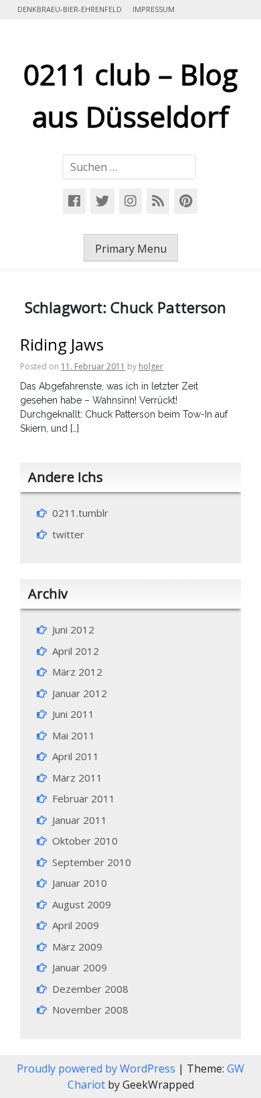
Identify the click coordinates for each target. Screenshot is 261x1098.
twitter (68, 534)
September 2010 (91, 862)
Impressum (154, 9)
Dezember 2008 (90, 988)
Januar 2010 (79, 883)
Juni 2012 (73, 629)
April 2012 (75, 651)
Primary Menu (131, 248)
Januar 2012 (79, 693)
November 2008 (90, 1009)
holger (151, 366)
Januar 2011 (79, 820)
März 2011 (77, 777)
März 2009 (77, 946)
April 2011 (75, 756)
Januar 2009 (79, 967)
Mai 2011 (73, 735)
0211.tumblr (80, 513)
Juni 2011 (73, 714)
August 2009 (81, 904)
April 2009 (75, 925)
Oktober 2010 (85, 840)
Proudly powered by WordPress (97, 1068)
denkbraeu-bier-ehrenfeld (69, 9)
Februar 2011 (83, 798)
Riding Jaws (62, 344)
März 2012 (77, 671)
